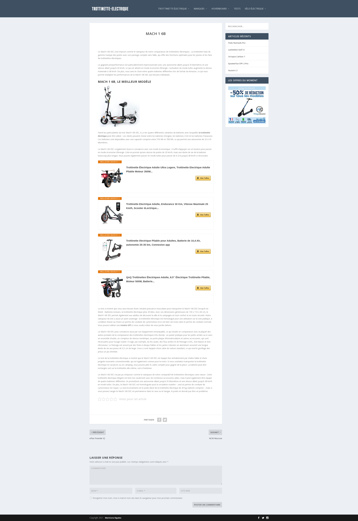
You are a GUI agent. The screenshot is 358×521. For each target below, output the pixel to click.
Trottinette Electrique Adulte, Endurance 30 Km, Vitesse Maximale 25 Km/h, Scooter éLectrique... (167, 206)
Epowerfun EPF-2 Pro (238, 63)
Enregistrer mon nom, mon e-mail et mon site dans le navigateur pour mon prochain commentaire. (138, 498)
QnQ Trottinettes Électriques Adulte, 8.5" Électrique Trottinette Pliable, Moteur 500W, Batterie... (168, 279)
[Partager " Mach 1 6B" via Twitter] (165, 420)
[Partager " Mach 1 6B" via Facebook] (159, 420)
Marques (199, 9)
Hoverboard (219, 9)
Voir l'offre (204, 178)
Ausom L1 (233, 70)
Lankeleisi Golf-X (236, 49)
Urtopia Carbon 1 (236, 56)
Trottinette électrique (172, 9)
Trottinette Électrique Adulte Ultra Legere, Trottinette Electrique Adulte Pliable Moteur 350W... (168, 169)
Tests (237, 9)
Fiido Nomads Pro (236, 43)
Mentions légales (113, 518)
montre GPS (125, 325)
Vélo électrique (254, 9)
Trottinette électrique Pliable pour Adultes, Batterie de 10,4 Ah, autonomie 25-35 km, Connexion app (163, 242)
